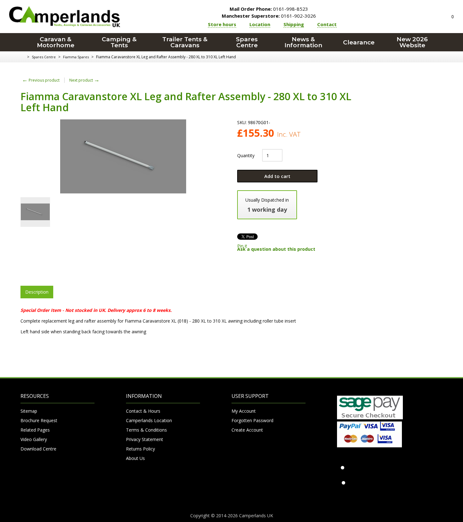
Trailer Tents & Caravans (185, 42)
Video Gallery (33, 439)
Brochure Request (38, 420)
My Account (244, 411)
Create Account (247, 430)
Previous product (41, 80)
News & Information (303, 42)
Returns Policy (140, 449)
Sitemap (28, 411)
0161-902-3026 (269, 16)
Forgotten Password (252, 420)
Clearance (358, 42)
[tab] (36, 292)
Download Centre (38, 449)
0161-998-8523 (269, 9)
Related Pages (35, 430)
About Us (135, 458)
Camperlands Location (149, 420)
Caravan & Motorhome (55, 42)
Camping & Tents (119, 42)
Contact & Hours (143, 411)
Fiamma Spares (76, 56)
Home (23, 57)
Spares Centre (247, 42)
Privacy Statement (144, 439)
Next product (84, 80)
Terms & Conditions (146, 430)
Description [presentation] (37, 292)
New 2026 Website (412, 42)
